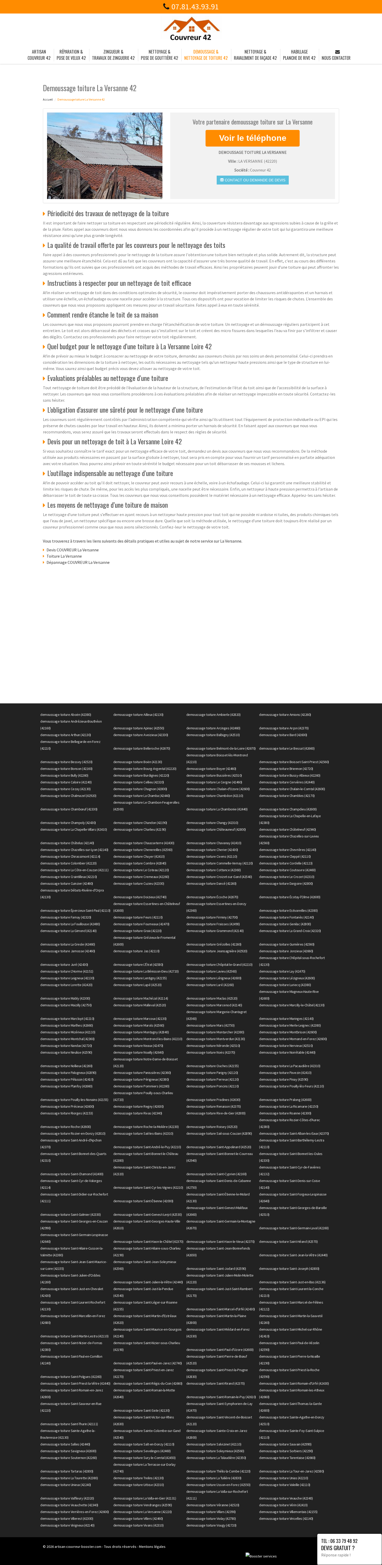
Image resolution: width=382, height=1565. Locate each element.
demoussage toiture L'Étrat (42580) (138, 964)
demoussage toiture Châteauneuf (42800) (216, 829)
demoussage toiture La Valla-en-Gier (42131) (144, 1498)
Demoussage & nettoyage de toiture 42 (206, 55)
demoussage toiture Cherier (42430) (212, 849)
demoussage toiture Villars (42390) (211, 1511)
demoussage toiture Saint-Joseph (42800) (289, 1268)
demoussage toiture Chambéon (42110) (214, 795)
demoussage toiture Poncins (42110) (212, 1086)
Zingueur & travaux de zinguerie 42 (113, 55)
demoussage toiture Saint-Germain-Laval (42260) (293, 1228)
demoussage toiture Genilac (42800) (285, 924)
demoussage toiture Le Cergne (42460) (214, 782)
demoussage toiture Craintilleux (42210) (68, 876)
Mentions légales (152, 1546)
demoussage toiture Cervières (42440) (286, 782)
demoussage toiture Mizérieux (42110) (67, 1032)
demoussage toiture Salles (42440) (65, 1444)
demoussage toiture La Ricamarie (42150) (288, 1106)
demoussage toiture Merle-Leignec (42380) (290, 1025)
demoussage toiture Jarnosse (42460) (67, 951)
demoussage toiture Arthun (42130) (65, 734)
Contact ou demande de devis (254, 180)
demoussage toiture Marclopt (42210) (67, 1018)
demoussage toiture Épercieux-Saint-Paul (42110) (75, 910)
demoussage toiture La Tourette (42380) (69, 1478)
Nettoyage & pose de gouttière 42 (159, 55)
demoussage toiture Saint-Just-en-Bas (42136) (292, 1282)
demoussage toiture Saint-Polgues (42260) (70, 1376)
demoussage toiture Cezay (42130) (65, 789)
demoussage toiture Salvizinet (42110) (213, 1444)
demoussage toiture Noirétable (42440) (287, 1052)
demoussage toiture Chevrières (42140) (287, 849)
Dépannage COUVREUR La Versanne (78, 562)
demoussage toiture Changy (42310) (212, 822)
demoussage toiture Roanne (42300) (285, 1113)
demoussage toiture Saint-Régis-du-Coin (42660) (147, 1383)
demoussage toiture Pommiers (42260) (141, 1086)
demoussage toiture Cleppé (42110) (285, 856)
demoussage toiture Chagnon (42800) (140, 789)
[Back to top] (367, 1550)
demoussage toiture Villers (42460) (138, 1518)
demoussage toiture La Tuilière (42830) (213, 1478)
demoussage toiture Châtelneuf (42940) (287, 829)
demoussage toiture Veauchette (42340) (69, 1505)
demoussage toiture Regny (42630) (138, 1106)
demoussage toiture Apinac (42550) (138, 728)
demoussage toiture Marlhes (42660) (66, 1025)
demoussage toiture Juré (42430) (64, 964)
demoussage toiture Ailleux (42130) (138, 714)
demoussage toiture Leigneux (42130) (67, 978)
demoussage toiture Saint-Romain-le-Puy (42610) (221, 1397)
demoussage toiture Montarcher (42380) (215, 1032)
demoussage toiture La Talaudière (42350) (216, 1457)
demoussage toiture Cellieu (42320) (138, 782)
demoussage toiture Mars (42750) (210, 1025)
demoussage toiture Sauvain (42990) (285, 1444)
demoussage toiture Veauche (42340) (286, 1498)
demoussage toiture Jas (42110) (136, 951)
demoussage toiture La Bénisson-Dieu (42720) (146, 971)
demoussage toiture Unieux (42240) (65, 1484)
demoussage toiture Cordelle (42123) (286, 863)
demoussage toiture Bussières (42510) (214, 775)
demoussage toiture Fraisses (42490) (213, 924)
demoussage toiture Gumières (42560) (286, 944)
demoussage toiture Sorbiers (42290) (286, 1451)
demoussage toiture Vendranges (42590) (142, 1505)
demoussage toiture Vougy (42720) (211, 1525)
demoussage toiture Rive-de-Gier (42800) (216, 1113)
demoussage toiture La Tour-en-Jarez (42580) (291, 1471)
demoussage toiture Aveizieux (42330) (140, 734)
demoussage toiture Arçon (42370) (283, 728)
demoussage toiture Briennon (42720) (286, 768)
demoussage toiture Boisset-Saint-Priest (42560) (294, 762)
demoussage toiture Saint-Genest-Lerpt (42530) (147, 1214)
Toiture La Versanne (64, 556)
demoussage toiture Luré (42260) (210, 984)
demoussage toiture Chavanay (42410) (213, 843)
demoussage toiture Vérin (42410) (283, 1505)
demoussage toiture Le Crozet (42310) (286, 876)
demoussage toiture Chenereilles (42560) (143, 849)
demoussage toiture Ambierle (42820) (213, 714)
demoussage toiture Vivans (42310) (138, 1525)
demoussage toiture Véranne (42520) (212, 1505)
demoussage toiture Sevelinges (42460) (142, 1451)
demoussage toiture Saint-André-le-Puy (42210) (147, 1147)
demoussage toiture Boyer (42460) (211, 768)
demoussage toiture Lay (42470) (282, 971)
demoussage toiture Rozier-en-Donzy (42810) (72, 1133)
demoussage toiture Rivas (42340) (137, 1113)
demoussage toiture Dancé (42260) (211, 883)
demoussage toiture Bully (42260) (64, 775)
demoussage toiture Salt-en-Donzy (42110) (143, 1444)
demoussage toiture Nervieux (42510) (286, 1045)
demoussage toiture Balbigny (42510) (213, 734)
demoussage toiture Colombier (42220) (68, 863)
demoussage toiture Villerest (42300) (66, 1518)
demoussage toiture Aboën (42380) (65, 714)
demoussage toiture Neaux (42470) (138, 1045)
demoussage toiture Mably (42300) (65, 998)
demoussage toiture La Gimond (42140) (68, 930)
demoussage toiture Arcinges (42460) (213, 728)
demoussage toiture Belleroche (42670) (141, 748)
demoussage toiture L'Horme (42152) (66, 971)
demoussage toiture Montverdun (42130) (215, 1038)
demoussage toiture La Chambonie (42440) (217, 809)
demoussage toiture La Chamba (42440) (141, 795)
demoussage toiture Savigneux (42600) (68, 1451)
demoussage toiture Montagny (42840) (141, 1032)
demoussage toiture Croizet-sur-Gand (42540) (219, 876)
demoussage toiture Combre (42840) (139, 863)
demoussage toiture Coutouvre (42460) (287, 870)
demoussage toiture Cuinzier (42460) (66, 883)
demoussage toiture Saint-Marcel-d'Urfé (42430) (220, 1309)
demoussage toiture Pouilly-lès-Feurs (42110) (291, 1086)
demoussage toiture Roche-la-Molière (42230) (146, 1126)
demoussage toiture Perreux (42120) (212, 1079)
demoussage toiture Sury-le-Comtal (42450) (144, 1457)
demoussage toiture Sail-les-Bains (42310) (143, 1133)
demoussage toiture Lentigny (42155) (140, 978)
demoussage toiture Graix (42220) (137, 930)
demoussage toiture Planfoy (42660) (66, 1086)
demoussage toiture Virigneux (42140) (67, 1525)
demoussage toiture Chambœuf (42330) (68, 809)
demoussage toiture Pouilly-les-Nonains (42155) (74, 1099)
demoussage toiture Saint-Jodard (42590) (216, 1268)
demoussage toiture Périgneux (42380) (141, 1079)
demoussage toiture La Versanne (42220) (142, 1511)
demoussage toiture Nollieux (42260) (66, 1066)
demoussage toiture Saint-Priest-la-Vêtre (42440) (75, 1383)
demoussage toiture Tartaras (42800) (66, 1471)
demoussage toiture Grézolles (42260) (213, 944)
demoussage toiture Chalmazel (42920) (68, 795)
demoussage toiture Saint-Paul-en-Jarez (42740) (147, 1363)
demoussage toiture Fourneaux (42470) (141, 924)
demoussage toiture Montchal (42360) (67, 1038)
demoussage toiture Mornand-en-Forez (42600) (293, 1038)
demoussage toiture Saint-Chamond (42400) (71, 1174)
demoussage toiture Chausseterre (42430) (143, 843)
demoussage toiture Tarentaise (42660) (287, 1457)
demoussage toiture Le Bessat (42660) (286, 748)
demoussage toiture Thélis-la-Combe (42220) (218, 1471)
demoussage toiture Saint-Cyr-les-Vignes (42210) (148, 1187)
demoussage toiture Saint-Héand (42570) (288, 1241)
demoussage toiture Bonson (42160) (66, 768)
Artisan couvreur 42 (39, 55)
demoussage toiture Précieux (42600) (67, 1106)
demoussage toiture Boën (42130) (137, 762)
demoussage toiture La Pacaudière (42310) (289, 1066)
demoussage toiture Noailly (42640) (138, 1052)
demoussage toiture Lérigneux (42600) (213, 978)
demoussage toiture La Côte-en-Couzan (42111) (74, 870)
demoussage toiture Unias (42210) (283, 1478)
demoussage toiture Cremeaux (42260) (141, 876)
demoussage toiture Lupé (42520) (137, 984)
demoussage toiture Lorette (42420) (66, 984)
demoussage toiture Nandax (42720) (66, 1045)
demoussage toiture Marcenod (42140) (214, 1005)
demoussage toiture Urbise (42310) (138, 1484)
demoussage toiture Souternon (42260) (68, 1457)
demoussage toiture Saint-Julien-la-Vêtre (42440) (148, 1282)
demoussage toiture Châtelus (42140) (67, 843)
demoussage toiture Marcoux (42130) (140, 1018)
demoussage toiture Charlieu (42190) (139, 829)
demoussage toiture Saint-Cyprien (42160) (216, 1174)
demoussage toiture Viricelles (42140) (286, 1518)
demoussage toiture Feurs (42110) (138, 917)
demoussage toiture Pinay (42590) (283, 1079)
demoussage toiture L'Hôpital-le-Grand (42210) (219, 964)
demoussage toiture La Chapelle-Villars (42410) (73, 829)
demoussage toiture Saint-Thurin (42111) (69, 1424)
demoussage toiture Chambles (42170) (287, 795)
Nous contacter (336, 58)
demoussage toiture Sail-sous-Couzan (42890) (219, 1133)
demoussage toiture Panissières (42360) (142, 1072)
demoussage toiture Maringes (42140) (286, 1018)
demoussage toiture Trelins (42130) (138, 1478)
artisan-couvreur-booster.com (78, 1546)
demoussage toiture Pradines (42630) (213, 1099)
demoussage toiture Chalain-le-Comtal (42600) (292, 789)
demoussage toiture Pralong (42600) (285, 1099)
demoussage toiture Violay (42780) (211, 1518)
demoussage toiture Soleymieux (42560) (215, 1451)
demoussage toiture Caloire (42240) (65, 782)
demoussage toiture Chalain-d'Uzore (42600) (218, 789)
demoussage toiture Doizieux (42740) (140, 897)
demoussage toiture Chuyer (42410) (139, 856)
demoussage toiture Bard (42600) (283, 734)
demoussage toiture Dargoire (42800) (286, 883)
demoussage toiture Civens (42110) (211, 856)
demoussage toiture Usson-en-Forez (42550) (218, 1484)
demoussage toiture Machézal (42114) (140, 998)
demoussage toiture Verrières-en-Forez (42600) (74, 1511)
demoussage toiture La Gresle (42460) (67, 944)
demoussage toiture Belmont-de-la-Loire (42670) (221, 748)
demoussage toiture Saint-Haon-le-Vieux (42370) (220, 1241)
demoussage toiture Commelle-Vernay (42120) (219, 863)
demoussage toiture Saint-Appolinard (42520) (218, 1147)
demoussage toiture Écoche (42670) (212, 897)
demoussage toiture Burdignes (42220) (141, 775)
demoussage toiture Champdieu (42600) (288, 809)
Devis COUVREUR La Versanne (73, 549)
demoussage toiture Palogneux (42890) (68, 1072)
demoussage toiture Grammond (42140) (215, 930)
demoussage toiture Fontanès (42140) (286, 917)
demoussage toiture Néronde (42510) (213, 1045)
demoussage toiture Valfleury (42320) (67, 1498)
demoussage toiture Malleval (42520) (139, 1005)
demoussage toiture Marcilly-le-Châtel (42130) (292, 1005)
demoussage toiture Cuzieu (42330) (138, 883)
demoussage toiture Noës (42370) (210, 1052)
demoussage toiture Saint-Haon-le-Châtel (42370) (148, 1241)
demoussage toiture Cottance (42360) (213, 870)
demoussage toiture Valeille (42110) (284, 1484)
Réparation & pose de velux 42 (71, 55)
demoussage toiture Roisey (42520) (212, 1126)
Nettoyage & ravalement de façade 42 (255, 55)
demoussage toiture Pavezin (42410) (285, 1072)
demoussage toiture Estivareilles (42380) (288, 910)
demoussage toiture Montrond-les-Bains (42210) (147, 1038)
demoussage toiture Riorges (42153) (66, 1113)
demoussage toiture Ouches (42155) (212, 1066)
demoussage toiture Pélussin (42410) (67, 1079)
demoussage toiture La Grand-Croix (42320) (290, 930)
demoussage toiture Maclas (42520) (212, 998)
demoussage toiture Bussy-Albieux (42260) (289, 775)
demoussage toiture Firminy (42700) (212, 917)
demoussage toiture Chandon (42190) (140, 822)
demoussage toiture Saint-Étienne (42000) (143, 1201)
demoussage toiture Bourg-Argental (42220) (144, 768)
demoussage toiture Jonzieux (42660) (286, 951)
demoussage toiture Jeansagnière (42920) (216, 951)
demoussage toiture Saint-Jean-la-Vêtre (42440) (293, 1255)
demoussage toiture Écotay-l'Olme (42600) (289, 897)
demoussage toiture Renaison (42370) (213, 1106)
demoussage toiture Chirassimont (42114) (70, 856)
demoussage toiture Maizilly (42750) (66, 1005)
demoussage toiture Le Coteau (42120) (141, 870)
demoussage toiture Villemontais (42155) (288, 1511)
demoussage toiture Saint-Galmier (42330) (70, 1214)
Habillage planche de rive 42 (299, 55)
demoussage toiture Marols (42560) (138, 1025)
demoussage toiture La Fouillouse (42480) (70, 924)
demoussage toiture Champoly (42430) (68, 822)
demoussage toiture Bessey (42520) (66, 762)
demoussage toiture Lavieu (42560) (211, 971)
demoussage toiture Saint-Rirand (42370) (215, 1383)
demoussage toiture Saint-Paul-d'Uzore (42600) (220, 1349)
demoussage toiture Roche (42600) (65, 1126)
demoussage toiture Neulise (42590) (66, 1052)
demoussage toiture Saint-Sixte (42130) (141, 1410)
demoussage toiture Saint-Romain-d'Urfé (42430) (294, 1383)
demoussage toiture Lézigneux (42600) (287, 978)
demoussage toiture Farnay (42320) (65, 917)
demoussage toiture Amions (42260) (285, 714)
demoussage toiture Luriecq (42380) (285, 984)
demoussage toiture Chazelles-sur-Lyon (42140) (74, 849)
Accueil (48, 99)
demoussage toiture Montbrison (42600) (288, 1032)
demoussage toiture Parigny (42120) (212, 1072)
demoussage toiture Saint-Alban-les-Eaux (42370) (294, 1133)
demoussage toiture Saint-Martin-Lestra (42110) (74, 1336)
